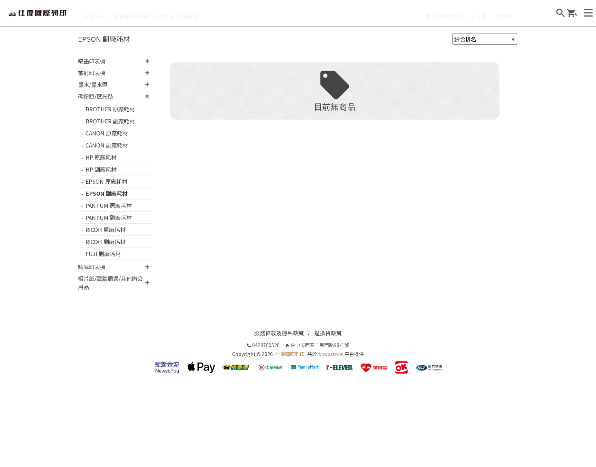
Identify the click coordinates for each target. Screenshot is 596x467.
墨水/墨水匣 (93, 84)
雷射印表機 (92, 73)
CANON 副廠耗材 (107, 145)
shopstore (331, 354)
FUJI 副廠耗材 (103, 254)
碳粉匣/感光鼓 (95, 96)
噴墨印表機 (92, 61)
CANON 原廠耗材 (107, 133)
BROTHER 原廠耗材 (110, 109)
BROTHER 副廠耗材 (110, 121)
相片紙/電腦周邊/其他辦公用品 (110, 282)
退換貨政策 (328, 333)
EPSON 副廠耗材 (107, 193)
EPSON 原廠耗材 (106, 181)
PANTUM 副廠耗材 (109, 217)
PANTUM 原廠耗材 (109, 205)
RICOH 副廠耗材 (106, 241)
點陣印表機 (92, 267)
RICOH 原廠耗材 (106, 229)
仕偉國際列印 (290, 354)
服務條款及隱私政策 (279, 333)
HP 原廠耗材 (101, 157)
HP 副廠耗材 (101, 169)
